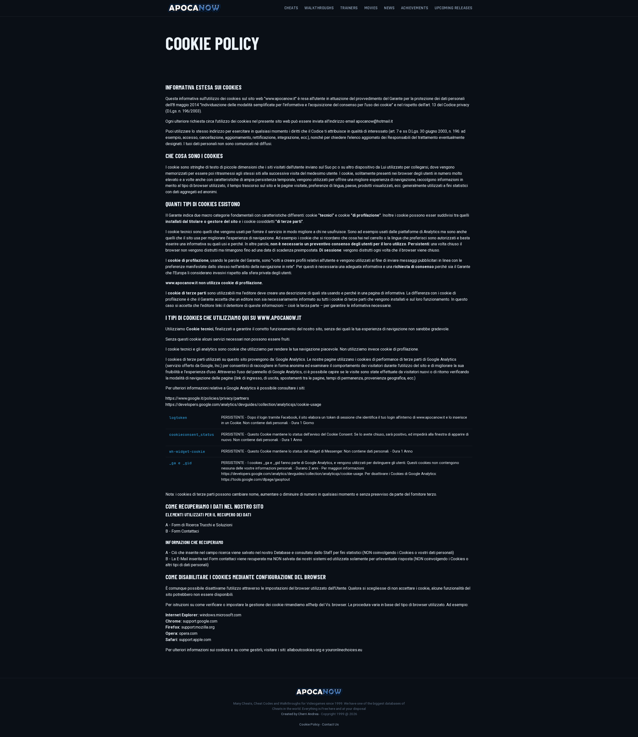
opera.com (188, 633)
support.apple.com (195, 639)
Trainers (349, 8)
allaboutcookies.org (304, 649)
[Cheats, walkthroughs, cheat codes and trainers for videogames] (194, 8)
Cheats (291, 8)
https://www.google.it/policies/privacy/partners (207, 398)
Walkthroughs (319, 8)
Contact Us (330, 724)
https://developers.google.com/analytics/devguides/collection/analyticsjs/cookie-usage (243, 404)
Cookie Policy (309, 724)
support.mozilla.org (198, 627)
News (389, 8)
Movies (371, 8)
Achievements (414, 8)
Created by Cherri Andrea (300, 714)
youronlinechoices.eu (343, 649)
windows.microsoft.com (220, 615)
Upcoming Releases (454, 8)
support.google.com (200, 621)
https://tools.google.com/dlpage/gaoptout (255, 479)
